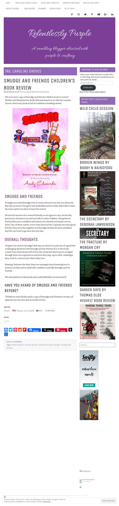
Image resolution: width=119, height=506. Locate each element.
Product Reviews (12, 8)
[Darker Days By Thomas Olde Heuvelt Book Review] (97, 305)
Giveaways (42, 8)
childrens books (45, 345)
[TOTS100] (85, 481)
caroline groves (31, 345)
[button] (40, 149)
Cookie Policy (47, 501)
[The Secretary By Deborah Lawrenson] (97, 229)
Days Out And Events (91, 3)
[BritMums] (85, 471)
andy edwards (18, 345)
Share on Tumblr (26, 310)
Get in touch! (69, 8)
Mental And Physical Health (26, 3)
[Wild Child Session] (97, 113)
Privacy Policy (55, 8)
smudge (56, 345)
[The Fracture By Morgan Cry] (97, 252)
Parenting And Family (71, 3)
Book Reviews (29, 8)
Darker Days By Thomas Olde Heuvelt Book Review (97, 295)
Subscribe (88, 87)
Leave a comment (14, 342)
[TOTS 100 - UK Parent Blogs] (89, 479)
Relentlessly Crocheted (50, 3)
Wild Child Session (96, 108)
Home (8, 3)
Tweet (7, 310)
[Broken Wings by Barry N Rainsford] (97, 173)
